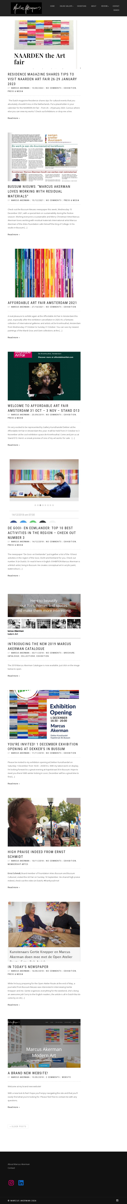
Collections (28, 656)
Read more (13, 118)
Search (116, 10)
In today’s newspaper (28, 967)
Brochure (69, 653)
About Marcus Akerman (19, 1164)
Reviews (104, 6)
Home (52, 6)
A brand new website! (28, 1073)
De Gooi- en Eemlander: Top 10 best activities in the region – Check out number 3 (42, 533)
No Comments (53, 88)
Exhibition (70, 88)
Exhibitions (81, 6)
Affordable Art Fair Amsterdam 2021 (42, 303)
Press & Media (15, 91)
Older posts (18, 1126)
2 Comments (53, 1077)
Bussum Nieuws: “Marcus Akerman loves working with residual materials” (39, 191)
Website (66, 1077)
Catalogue (14, 656)
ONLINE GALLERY (66, 6)
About (93, 6)
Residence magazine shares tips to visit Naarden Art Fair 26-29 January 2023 (42, 79)
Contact (116, 6)
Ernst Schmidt (14, 873)
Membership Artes (18, 864)
